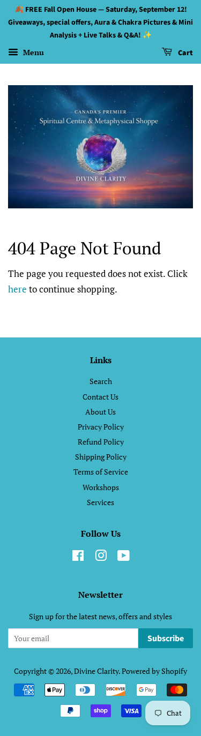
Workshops (101, 487)
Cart (184, 53)
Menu (32, 53)
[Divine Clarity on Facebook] (78, 557)
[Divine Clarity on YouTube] (123, 557)
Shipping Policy (100, 457)
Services (100, 502)
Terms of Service (100, 472)
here (17, 289)
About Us (100, 412)
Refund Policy (101, 442)
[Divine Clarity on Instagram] (101, 557)
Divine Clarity (96, 671)
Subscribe (165, 638)
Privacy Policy (101, 427)
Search (101, 381)
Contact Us (100, 397)
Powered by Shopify (154, 671)
